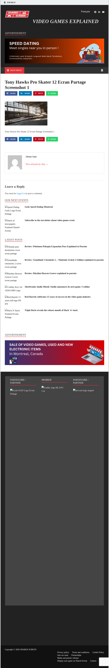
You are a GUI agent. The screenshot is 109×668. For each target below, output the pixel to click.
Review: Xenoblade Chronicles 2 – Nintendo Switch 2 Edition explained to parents (64, 260)
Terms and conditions (80, 652)
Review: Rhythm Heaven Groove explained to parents (50, 273)
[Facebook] (95, 12)
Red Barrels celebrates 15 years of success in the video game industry (58, 297)
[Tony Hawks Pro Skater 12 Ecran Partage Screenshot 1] (26, 124)
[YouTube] (103, 12)
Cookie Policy (98, 652)
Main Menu (16, 70)
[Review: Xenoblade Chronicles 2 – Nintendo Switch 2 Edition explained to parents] (14, 260)
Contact (93, 661)
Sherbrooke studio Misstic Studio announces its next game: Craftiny (57, 287)
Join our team (62, 655)
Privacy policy (63, 652)
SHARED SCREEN (28, 649)
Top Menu (11, 3)
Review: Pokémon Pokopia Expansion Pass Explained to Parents (56, 246)
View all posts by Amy (37, 164)
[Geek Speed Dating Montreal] (14, 207)
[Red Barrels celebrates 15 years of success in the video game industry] (14, 297)
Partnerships (76, 655)
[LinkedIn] (99, 12)
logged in (21, 193)
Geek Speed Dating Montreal (39, 207)
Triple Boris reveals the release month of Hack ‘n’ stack (51, 310)
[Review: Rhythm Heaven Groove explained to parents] (14, 273)
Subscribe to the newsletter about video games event (50, 220)
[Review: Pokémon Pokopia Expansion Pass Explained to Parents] (14, 247)
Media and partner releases (68, 658)
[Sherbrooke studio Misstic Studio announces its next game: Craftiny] (14, 287)
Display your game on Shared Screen (72, 661)
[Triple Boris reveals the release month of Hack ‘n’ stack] (14, 310)
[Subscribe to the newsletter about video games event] (14, 220)
